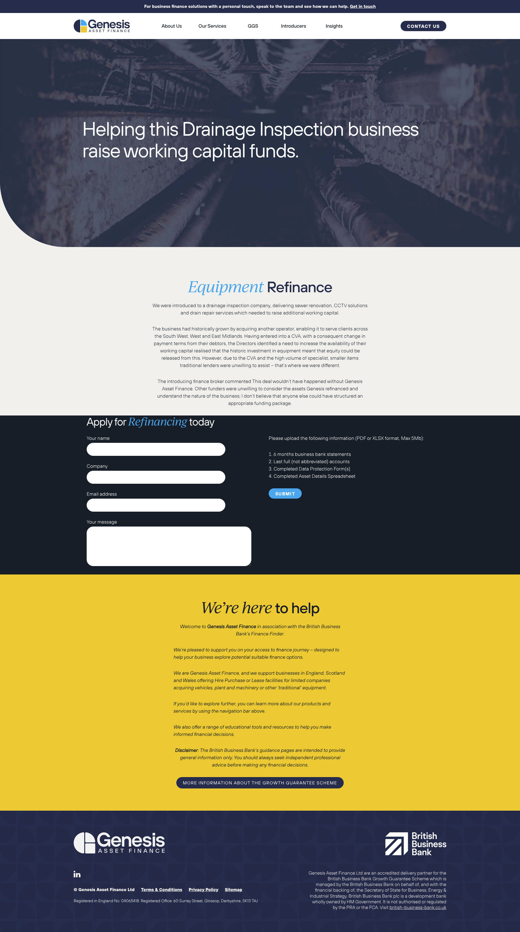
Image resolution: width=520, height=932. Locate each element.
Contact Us (423, 26)
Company (97, 466)
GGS (253, 26)
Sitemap (233, 889)
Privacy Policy (204, 889)
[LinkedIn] (77, 874)
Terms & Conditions (161, 889)
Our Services (212, 26)
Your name (98, 438)
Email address (102, 494)
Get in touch (363, 6)
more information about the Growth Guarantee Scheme (260, 783)
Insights (334, 26)
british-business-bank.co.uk (417, 907)
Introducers (293, 26)
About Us (172, 26)
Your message (102, 522)
